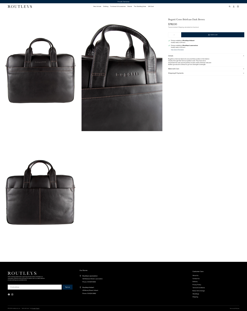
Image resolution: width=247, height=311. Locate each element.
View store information (177, 50)
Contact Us (195, 278)
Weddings (195, 294)
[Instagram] (12, 294)
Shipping (195, 297)
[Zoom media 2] (122, 70)
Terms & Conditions (198, 288)
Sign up (67, 287)
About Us (195, 275)
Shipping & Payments (176, 73)
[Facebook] (9, 294)
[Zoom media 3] (40, 192)
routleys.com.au (16, 308)
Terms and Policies (234, 308)
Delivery (195, 281)
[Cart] (238, 6)
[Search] (230, 6)
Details (170, 56)
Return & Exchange (198, 291)
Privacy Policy (196, 284)
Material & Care (173, 69)
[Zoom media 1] (40, 70)
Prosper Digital (35, 308)
